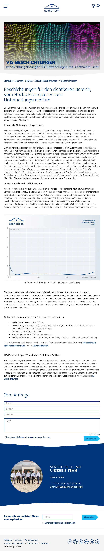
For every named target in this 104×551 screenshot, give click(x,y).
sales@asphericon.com (70, 487)
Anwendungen (31, 540)
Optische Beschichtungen (46, 81)
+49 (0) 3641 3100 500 (70, 484)
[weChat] (97, 543)
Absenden (91, 438)
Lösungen (19, 81)
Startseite (8, 81)
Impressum (9, 543)
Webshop (45, 543)
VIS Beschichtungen (68, 81)
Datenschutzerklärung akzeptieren (60, 523)
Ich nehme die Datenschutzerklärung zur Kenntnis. (28, 437)
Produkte (8, 540)
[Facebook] (70, 543)
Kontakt (20, 543)
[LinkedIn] (92, 543)
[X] (81, 543)
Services (29, 81)
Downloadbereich (40, 346)
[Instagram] (76, 543)
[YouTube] (87, 543)
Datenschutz (32, 543)
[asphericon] (51, 11)
